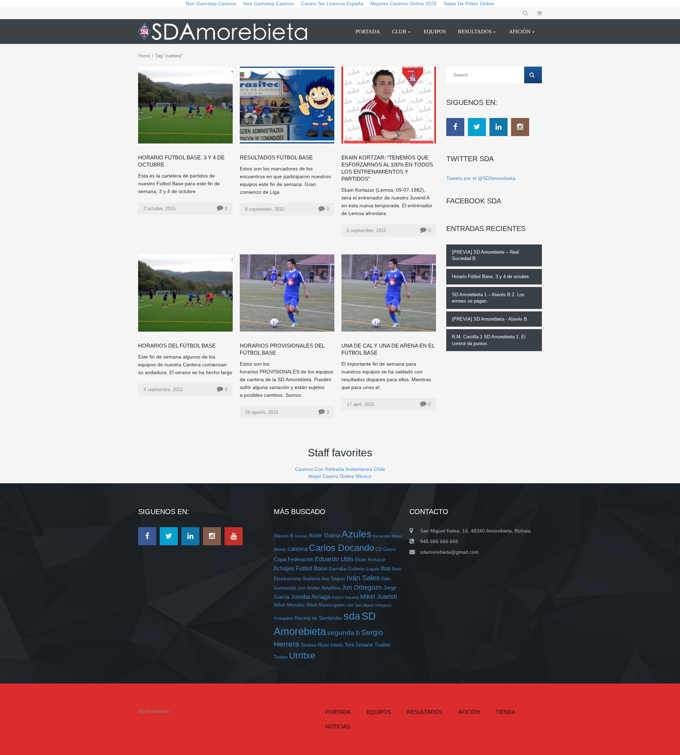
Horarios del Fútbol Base (177, 346)
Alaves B (283, 536)
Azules (356, 534)
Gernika (337, 568)
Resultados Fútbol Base (276, 157)
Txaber (382, 645)
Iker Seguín (333, 578)
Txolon (281, 657)
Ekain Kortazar (370, 559)
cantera (297, 549)
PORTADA (338, 712)
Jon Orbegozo (362, 587)
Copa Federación (293, 559)
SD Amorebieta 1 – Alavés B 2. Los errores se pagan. (488, 298)
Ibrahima (311, 578)
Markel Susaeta (345, 597)
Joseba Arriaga (310, 596)
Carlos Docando (341, 547)
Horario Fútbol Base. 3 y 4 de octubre (490, 276)
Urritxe (302, 655)
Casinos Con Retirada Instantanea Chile (340, 469)
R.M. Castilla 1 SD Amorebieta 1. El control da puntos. (489, 340)
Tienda (505, 712)
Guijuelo (372, 569)
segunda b (343, 632)
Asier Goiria (324, 535)
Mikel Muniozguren (325, 605)
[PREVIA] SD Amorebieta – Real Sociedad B (485, 255)
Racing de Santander (318, 618)
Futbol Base (311, 568)
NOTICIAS (337, 726)
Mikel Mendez (289, 605)
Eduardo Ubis (334, 559)
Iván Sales (363, 578)
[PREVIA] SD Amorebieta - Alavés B (489, 319)
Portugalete (283, 618)
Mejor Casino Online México (340, 476)
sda (352, 616)
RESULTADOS (424, 712)
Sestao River (315, 645)
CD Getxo (385, 549)
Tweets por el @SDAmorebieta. (481, 178)
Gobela (356, 568)
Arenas (301, 536)
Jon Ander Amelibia (319, 588)
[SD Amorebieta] (225, 31)
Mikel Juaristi (378, 596)
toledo (337, 645)
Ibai (385, 568)
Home (144, 55)
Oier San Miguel (360, 605)
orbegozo (383, 605)
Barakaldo (381, 536)
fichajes (284, 568)
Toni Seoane (359, 645)
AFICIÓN (469, 712)
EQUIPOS (379, 712)
